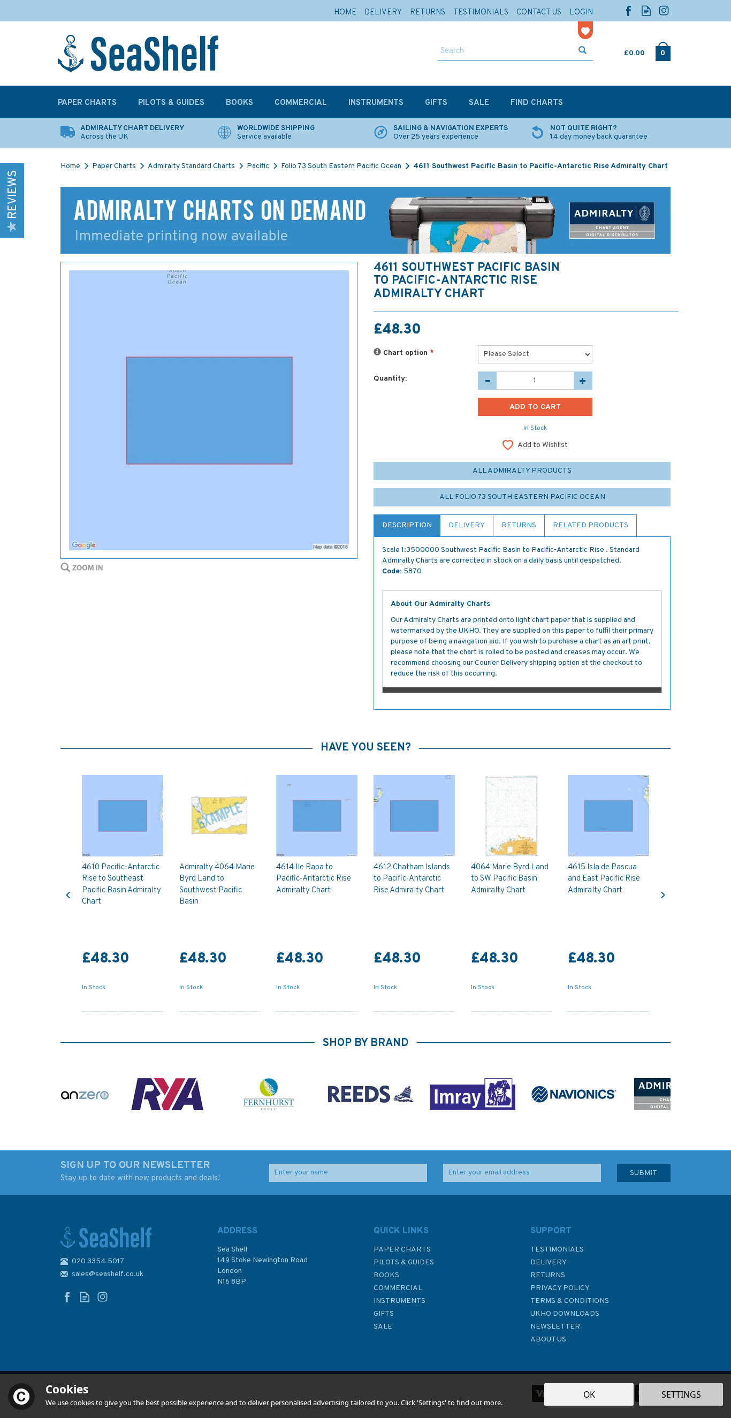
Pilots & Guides (404, 1262)
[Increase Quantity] (583, 380)
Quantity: (390, 378)
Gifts (384, 1313)
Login (581, 12)
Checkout (663, 51)
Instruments (399, 1301)
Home (345, 12)
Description (407, 525)
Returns (518, 525)
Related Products (590, 525)
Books (386, 1275)
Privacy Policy (560, 1288)
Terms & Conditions (569, 1301)
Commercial (398, 1288)
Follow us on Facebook (628, 10)
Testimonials (557, 1249)
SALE (383, 1326)
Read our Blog (646, 10)
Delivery (466, 525)
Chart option (407, 353)
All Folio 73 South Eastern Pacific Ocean (522, 497)
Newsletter (555, 1326)
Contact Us (538, 12)
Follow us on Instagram (664, 10)
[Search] (582, 51)
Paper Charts (402, 1249)
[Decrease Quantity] (487, 380)
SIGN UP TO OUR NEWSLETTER (140, 1171)
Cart (625, 51)
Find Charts (537, 103)
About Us (548, 1339)
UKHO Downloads (564, 1313)
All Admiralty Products (522, 470)
